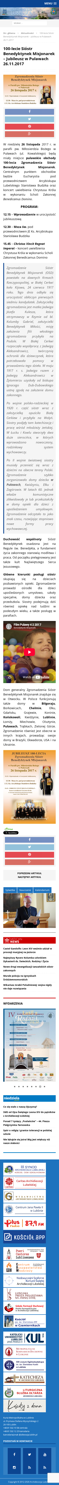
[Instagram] (14, 1467)
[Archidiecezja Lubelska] (29, 13)
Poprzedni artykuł (29, 873)
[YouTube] (44, 1454)
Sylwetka (10, 890)
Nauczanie (25, 890)
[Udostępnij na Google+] (29, 134)
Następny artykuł (29, 877)
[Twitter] (29, 1454)
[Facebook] (14, 1454)
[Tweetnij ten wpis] (29, 119)
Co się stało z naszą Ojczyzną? (20, 1106)
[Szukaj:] (29, 23)
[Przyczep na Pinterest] (29, 127)
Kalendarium (42, 890)
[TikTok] (29, 1467)
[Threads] (44, 1467)
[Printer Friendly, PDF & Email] (8, 829)
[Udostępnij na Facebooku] (29, 112)
